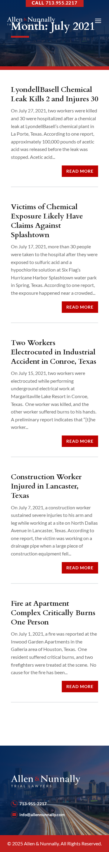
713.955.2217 (62, 2)
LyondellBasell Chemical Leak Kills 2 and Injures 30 (54, 94)
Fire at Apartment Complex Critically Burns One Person (53, 613)
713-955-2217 (33, 803)
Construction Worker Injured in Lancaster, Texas (46, 486)
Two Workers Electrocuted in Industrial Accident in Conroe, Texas (53, 352)
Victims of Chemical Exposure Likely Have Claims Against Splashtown (47, 221)
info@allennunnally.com (42, 814)
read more (80, 171)
